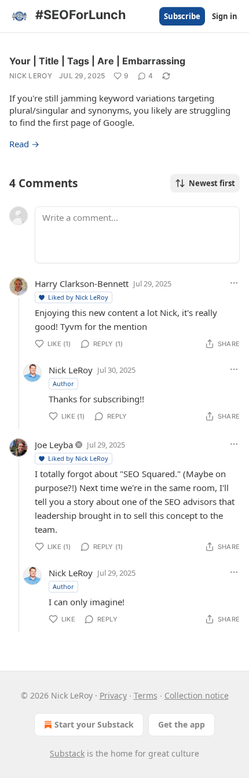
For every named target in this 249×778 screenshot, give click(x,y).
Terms (146, 695)
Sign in (224, 16)
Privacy (113, 695)
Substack (67, 753)
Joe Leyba (54, 444)
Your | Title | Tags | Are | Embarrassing (97, 61)
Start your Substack (94, 724)
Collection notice (196, 695)
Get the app (181, 724)
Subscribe (182, 16)
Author (63, 383)
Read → (24, 144)
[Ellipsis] (234, 283)
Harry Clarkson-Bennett (82, 283)
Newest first (212, 183)
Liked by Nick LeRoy (78, 297)
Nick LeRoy (30, 75)
